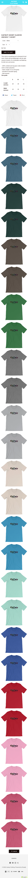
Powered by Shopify (20, 867)
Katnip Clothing (14, 2)
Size (3, 44)
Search (14, 858)
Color (3, 40)
